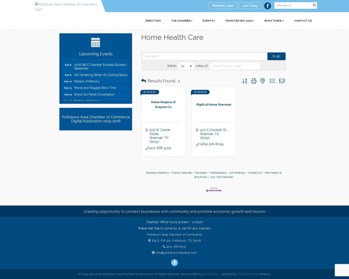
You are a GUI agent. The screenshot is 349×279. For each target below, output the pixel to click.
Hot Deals (201, 172)
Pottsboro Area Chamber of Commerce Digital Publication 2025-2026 (96, 119)
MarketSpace (218, 172)
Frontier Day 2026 (238, 20)
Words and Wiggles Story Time (95, 86)
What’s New (273, 20)
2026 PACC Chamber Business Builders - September (101, 65)
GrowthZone (211, 274)
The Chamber (180, 20)
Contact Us (303, 20)
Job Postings (237, 172)
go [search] (278, 56)
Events (208, 20)
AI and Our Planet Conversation (94, 92)
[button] (143, 81)
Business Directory (157, 172)
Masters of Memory (87, 79)
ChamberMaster (247, 274)
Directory (153, 20)
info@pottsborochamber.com (176, 252)
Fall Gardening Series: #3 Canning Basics (100, 73)
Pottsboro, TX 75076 (176, 240)
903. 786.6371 (176, 246)
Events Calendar (182, 172)
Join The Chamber (221, 176)
